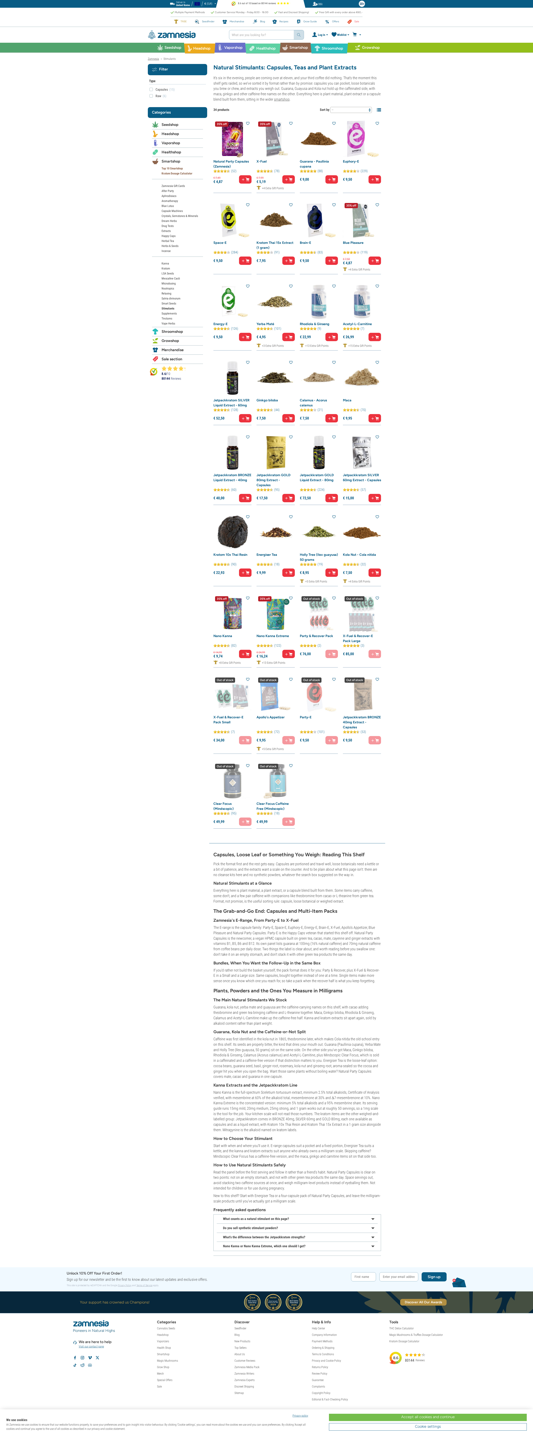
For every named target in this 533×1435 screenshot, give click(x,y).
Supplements (169, 313)
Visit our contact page (91, 1346)
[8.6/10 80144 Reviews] (175, 368)
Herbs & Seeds (170, 246)
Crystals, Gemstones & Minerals (180, 216)
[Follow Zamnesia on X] (97, 1358)
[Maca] (362, 378)
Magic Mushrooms (167, 1360)
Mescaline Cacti (171, 278)
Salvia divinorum (171, 298)
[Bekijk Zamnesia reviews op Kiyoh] (153, 371)
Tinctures (167, 318)
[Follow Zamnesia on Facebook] (75, 1358)
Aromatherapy (170, 201)
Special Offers (164, 1380)
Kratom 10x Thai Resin (230, 555)
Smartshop (171, 161)
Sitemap (239, 1393)
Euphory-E (351, 161)
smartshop (282, 99)
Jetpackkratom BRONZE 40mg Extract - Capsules (362, 722)
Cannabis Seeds (166, 1328)
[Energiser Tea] (276, 532)
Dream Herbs (169, 221)
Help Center (318, 1328)
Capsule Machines (172, 211)
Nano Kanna (222, 636)
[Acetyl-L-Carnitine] (362, 302)
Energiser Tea (267, 555)
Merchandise (173, 350)
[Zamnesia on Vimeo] (90, 1358)
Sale (159, 1386)
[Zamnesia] (185, 35)
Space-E (220, 243)
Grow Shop (163, 1367)
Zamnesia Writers (244, 1373)
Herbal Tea (168, 241)
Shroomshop (172, 331)
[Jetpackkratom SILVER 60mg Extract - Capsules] (362, 452)
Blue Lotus (168, 206)
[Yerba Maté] (276, 302)
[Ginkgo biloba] (276, 378)
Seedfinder (240, 1328)
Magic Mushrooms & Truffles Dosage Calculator (416, 1334)
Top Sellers (240, 1347)
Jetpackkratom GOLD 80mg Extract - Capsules (273, 480)
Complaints (318, 1386)
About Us (239, 1354)
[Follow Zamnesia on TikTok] (75, 1365)
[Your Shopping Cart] (357, 34)
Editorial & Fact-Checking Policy (330, 1399)
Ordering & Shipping (323, 1347)
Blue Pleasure (353, 243)
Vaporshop (171, 143)
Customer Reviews (244, 1360)
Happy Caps (169, 236)
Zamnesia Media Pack (246, 1367)
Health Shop (164, 1347)
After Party (168, 191)
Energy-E (220, 324)
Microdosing (169, 283)
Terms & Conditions (323, 1354)
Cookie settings (428, 1426)
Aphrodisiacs (169, 196)
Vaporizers (163, 1341)
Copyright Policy (321, 1393)
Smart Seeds (169, 303)
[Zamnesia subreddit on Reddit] (82, 1365)
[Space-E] (232, 220)
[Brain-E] (319, 220)
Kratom (166, 268)
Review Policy (319, 1373)
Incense (166, 251)
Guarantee (318, 1380)
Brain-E (305, 243)
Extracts (166, 231)
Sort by (324, 110)
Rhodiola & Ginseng (314, 324)
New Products (242, 1341)
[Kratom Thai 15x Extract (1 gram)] (276, 220)
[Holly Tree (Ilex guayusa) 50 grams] (319, 532)
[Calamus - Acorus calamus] (319, 378)
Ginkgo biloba (267, 400)
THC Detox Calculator (401, 1328)
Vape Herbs (168, 323)
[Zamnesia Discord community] (90, 1365)
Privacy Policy (124, 1285)
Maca (347, 400)
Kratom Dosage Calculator (177, 173)
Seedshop (170, 124)
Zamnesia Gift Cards (173, 186)
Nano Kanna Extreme (273, 636)
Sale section (172, 359)
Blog (237, 1334)
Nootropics (168, 288)
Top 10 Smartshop (172, 168)
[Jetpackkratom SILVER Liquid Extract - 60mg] (232, 378)
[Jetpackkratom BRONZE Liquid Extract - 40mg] (232, 452)
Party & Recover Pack (316, 636)
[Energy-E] (232, 302)
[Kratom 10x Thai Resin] (232, 532)
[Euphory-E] (362, 139)
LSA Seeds (168, 273)
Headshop (170, 133)
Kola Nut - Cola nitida (359, 555)
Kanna (165, 263)
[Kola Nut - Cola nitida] (362, 532)
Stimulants (168, 308)
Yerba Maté (265, 324)
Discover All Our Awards (423, 1302)
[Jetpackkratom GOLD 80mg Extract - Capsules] (276, 452)
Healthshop (171, 152)
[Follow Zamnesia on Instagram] (82, 1358)
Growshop (170, 340)
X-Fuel (262, 161)
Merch (160, 1373)
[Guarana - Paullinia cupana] (319, 139)
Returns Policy (320, 1367)
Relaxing (166, 293)
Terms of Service (144, 1285)
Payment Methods (322, 1341)
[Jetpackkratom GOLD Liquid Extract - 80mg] (319, 452)
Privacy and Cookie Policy (326, 1360)
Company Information (324, 1334)
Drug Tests (168, 226)
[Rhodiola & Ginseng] (319, 302)
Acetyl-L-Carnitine (357, 324)
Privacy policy (300, 1415)
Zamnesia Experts (244, 1380)
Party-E (305, 717)
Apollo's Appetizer (271, 717)
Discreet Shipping (244, 1386)
